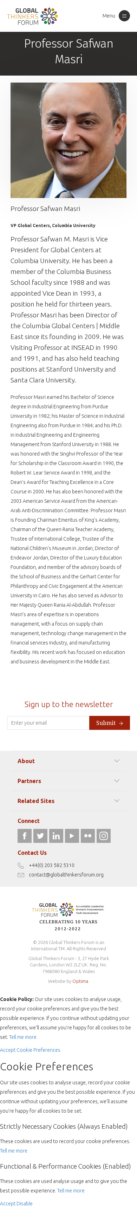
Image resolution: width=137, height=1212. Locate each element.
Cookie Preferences (38, 1050)
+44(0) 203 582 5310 (51, 865)
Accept (7, 1050)
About (26, 761)
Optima (80, 981)
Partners (29, 781)
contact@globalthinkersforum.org (66, 875)
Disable (25, 1203)
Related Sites (36, 801)
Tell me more (23, 1037)
